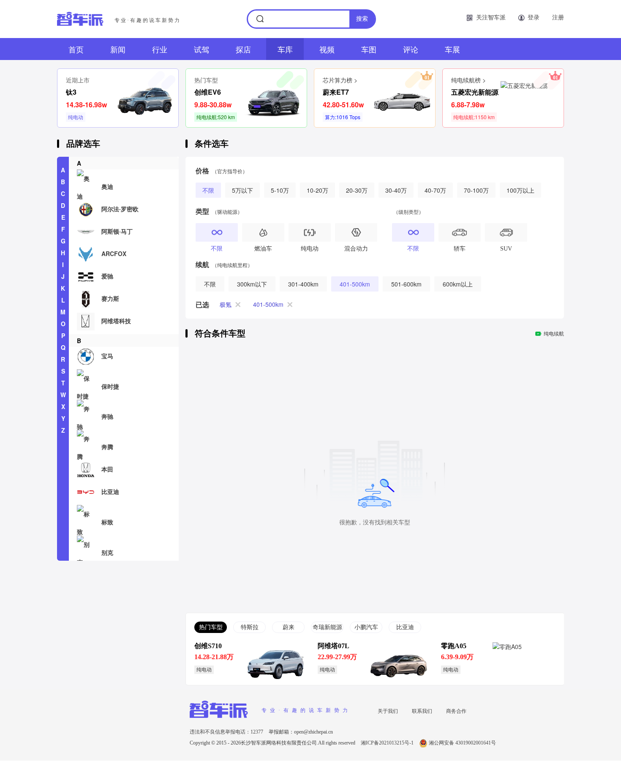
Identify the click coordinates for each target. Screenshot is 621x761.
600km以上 (458, 284)
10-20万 (317, 190)
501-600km (406, 284)
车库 (285, 49)
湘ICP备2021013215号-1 (388, 743)
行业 (159, 49)
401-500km (355, 284)
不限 (208, 190)
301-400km (303, 284)
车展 (452, 49)
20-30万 (357, 190)
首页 (76, 49)
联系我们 (422, 710)
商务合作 (456, 710)
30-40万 (396, 190)
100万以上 (520, 190)
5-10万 (280, 190)
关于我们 (388, 710)
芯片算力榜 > (340, 80)
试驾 (201, 49)
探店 (243, 49)
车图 (368, 49)
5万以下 (242, 190)
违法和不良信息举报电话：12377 (227, 732)
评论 (410, 49)
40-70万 (435, 190)
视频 (327, 49)
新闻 (117, 49)
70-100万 (476, 190)
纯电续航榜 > (468, 80)
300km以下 (252, 284)
